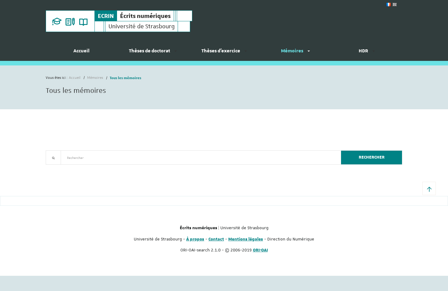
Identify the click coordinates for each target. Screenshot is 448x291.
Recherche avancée (61, 168)
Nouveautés (88, 168)
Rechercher (372, 157)
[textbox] (198, 157)
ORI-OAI (260, 250)
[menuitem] (81, 53)
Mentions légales (245, 239)
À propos (195, 239)
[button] (429, 188)
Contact (216, 239)
